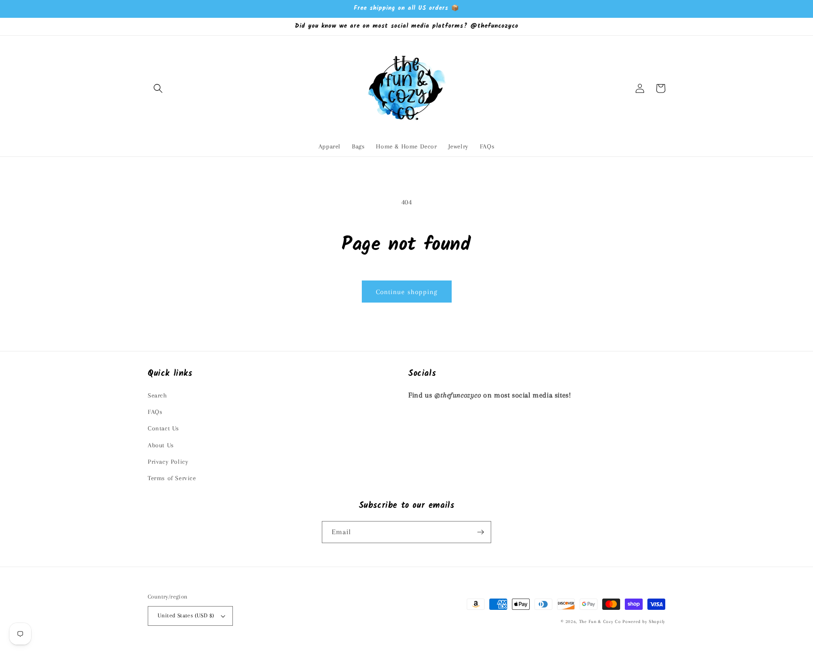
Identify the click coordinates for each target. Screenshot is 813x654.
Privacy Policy (168, 461)
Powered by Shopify (643, 621)
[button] (158, 88)
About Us (161, 445)
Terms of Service (172, 478)
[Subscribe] (480, 532)
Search (157, 395)
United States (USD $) (186, 615)
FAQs (155, 411)
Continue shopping (407, 292)
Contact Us (163, 428)
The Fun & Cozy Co (600, 621)
